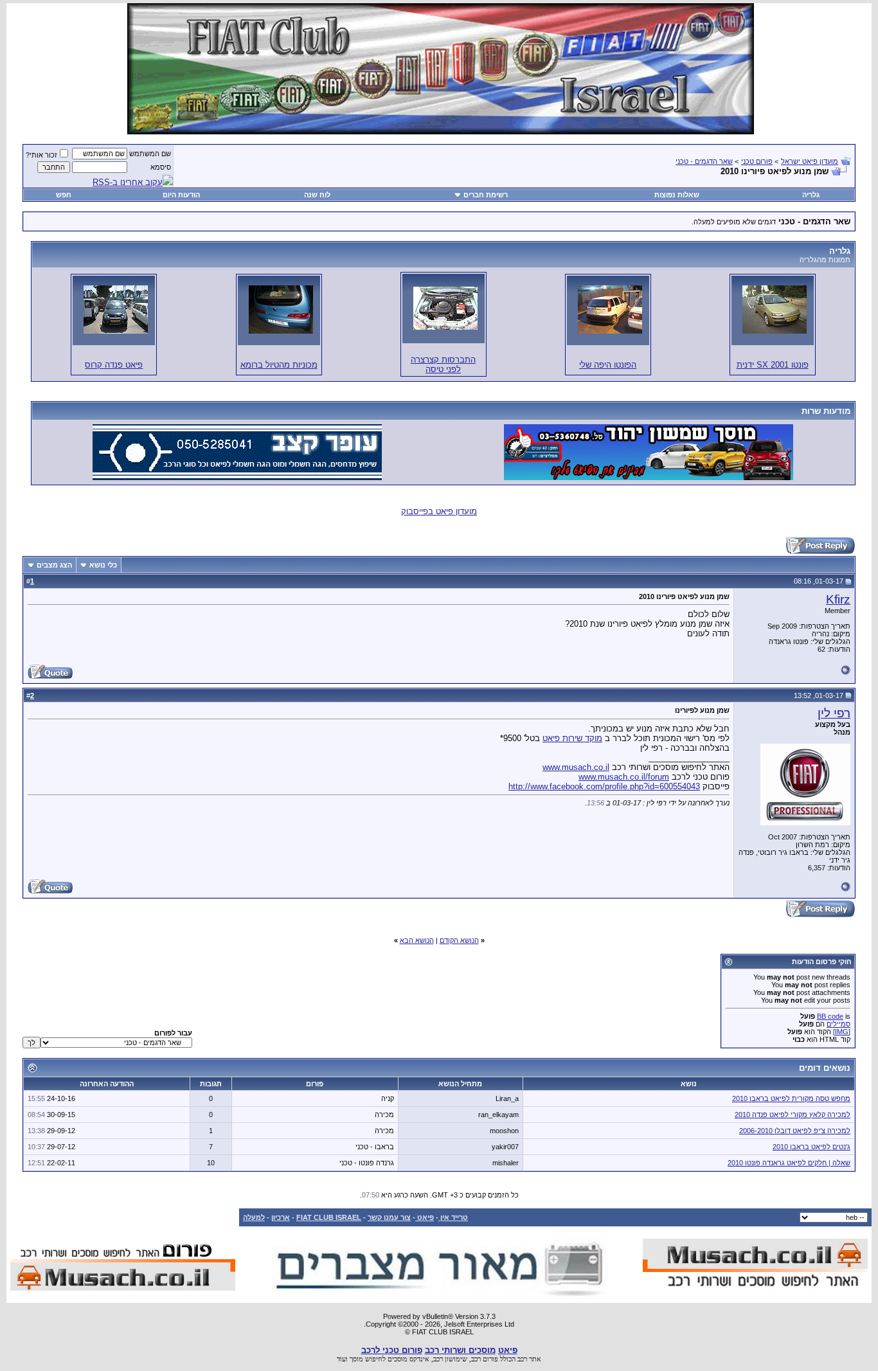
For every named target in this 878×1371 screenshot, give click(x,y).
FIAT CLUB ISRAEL (328, 1217)
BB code (830, 1016)
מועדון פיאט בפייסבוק (439, 511)
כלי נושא (103, 565)
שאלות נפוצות (676, 195)
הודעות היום (181, 195)
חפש (63, 195)
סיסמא (160, 167)
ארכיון (280, 1217)
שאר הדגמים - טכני (704, 161)
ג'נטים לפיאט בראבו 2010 (811, 1147)
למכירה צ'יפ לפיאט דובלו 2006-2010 (794, 1130)
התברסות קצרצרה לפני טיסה (443, 364)
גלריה (811, 195)
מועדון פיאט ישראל (809, 161)
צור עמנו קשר (389, 1217)
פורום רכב (484, 1359)
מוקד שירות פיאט (572, 738)
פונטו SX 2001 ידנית (773, 365)
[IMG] (841, 1031)
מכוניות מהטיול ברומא (279, 365)
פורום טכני (757, 161)
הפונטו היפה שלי (607, 365)
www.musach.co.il (575, 767)
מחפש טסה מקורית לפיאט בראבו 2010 (791, 1098)
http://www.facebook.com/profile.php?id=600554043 (604, 786)
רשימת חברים (485, 195)
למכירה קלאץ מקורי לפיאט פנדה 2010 (792, 1114)
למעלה (254, 1217)
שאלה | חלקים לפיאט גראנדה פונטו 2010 (789, 1163)
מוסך (356, 1359)
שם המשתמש (150, 153)
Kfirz (838, 599)
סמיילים (838, 1024)
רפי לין (834, 713)
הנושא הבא (417, 940)
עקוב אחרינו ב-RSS (128, 182)
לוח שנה (317, 195)
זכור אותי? (41, 155)
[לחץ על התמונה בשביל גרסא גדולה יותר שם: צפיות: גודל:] (774, 309)
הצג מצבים (54, 565)
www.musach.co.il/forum (623, 777)
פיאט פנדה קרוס (114, 365)
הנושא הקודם (459, 940)
